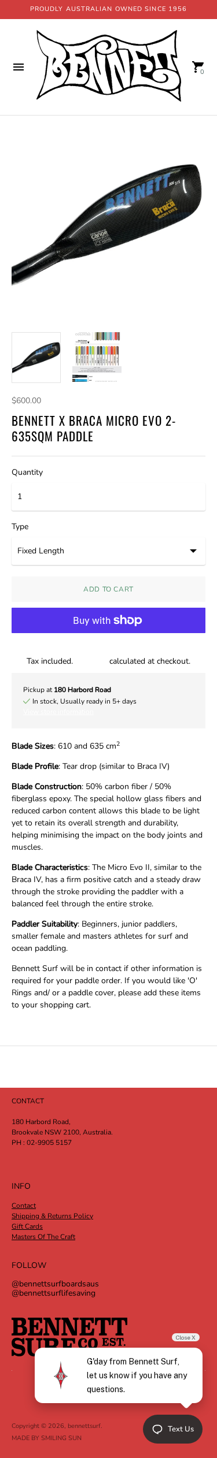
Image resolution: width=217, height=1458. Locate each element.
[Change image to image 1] (36, 357)
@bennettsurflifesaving (53, 1293)
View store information (58, 711)
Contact (24, 1205)
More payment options (109, 649)
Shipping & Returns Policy (52, 1216)
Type (20, 526)
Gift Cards (27, 1226)
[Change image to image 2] (97, 357)
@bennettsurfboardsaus (55, 1283)
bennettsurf (84, 1426)
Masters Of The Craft (43, 1236)
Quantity (27, 472)
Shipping (91, 661)
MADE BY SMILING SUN (47, 1438)
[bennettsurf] (108, 67)
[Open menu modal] (18, 67)
